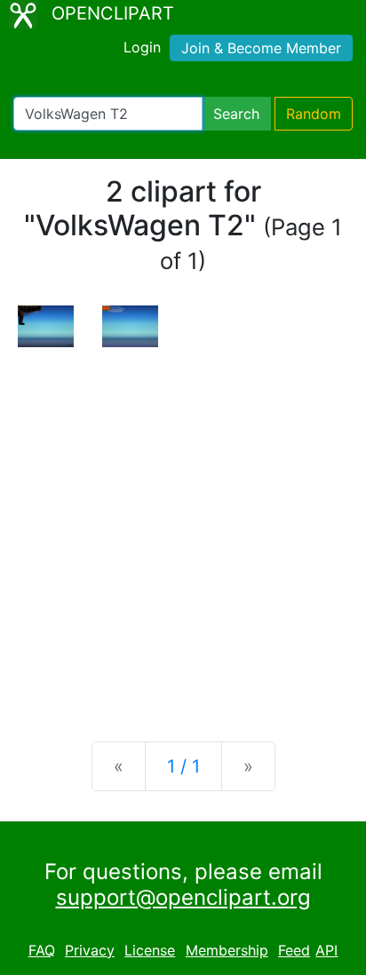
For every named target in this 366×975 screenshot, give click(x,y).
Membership (227, 950)
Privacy (90, 950)
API (326, 950)
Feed (294, 950)
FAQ (41, 950)
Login (142, 47)
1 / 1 (183, 766)
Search (236, 114)
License (149, 950)
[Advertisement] (183, 530)
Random (313, 114)
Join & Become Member (261, 48)
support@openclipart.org (183, 897)
